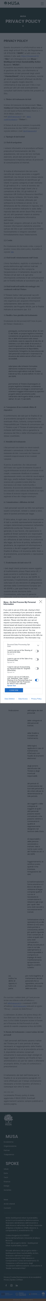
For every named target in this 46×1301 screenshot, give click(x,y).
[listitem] (23, 645)
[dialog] (23, 650)
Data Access (23, 699)
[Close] (41, 602)
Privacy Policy (36, 699)
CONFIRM (14, 690)
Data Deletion (10, 699)
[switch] (37, 651)
